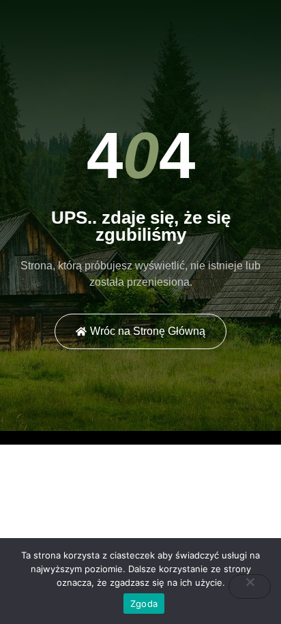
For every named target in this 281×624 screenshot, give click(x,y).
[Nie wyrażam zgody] (249, 586)
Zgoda (144, 603)
